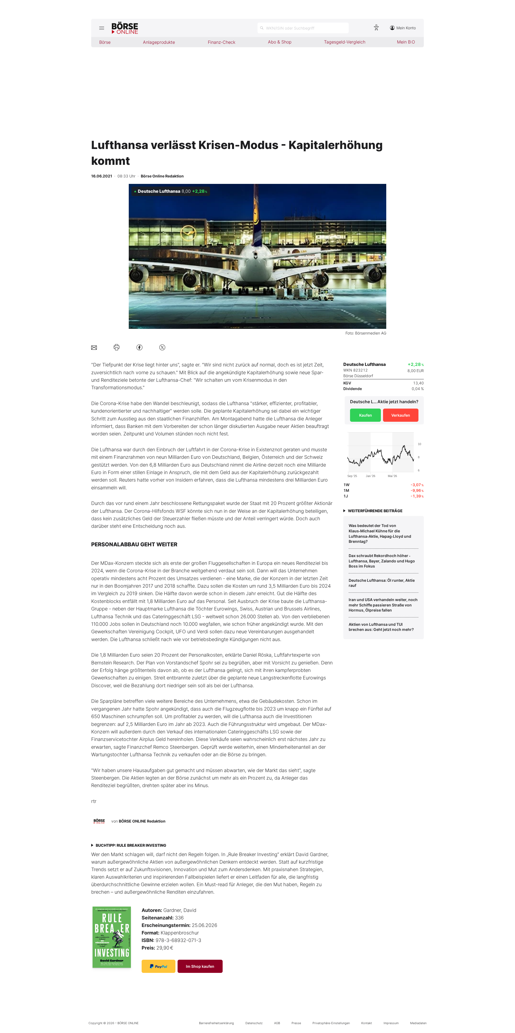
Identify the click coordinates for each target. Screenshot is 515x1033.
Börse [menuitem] (105, 42)
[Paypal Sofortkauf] (158, 966)
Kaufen (365, 415)
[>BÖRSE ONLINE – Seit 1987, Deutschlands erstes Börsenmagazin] (125, 28)
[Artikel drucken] (117, 347)
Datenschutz (254, 1023)
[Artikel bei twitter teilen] (162, 347)
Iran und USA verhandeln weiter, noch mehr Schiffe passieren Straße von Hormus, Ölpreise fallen (383, 604)
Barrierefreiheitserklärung (216, 1023)
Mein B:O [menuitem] (406, 42)
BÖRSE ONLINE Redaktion (142, 821)
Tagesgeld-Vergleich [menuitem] (344, 42)
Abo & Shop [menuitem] (280, 42)
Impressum (391, 1023)
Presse (296, 1023)
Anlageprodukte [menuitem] (159, 42)
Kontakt (366, 1023)
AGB (277, 1023)
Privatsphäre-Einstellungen (331, 1023)
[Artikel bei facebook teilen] (139, 347)
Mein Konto (406, 28)
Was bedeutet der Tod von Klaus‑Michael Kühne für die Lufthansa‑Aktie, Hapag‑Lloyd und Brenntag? (380, 533)
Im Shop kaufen (200, 966)
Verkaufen (400, 415)
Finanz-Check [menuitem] (221, 42)
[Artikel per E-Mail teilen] (94, 347)
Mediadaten (418, 1023)
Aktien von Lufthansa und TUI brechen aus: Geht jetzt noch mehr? (381, 627)
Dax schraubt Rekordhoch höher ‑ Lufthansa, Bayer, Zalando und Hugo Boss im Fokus (382, 560)
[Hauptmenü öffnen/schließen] (101, 28)
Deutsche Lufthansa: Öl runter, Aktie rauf (382, 583)
